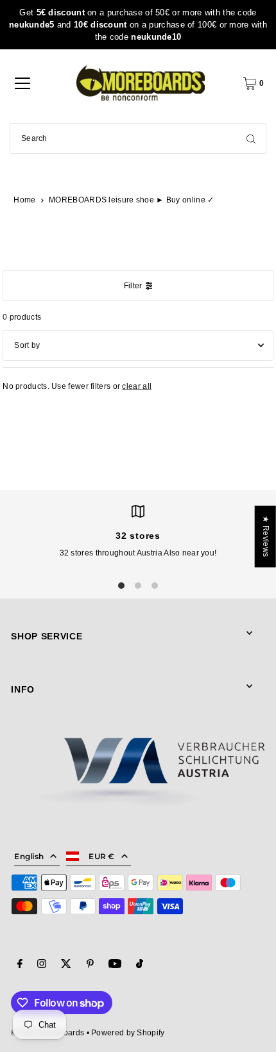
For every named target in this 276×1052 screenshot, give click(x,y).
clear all (136, 386)
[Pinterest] (90, 965)
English (29, 856)
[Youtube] (114, 965)
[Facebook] (19, 965)
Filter (133, 285)
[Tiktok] (139, 965)
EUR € (102, 856)
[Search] (251, 138)
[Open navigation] (22, 83)
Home (24, 199)
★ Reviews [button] (265, 536)
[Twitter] (66, 965)
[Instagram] (41, 965)
